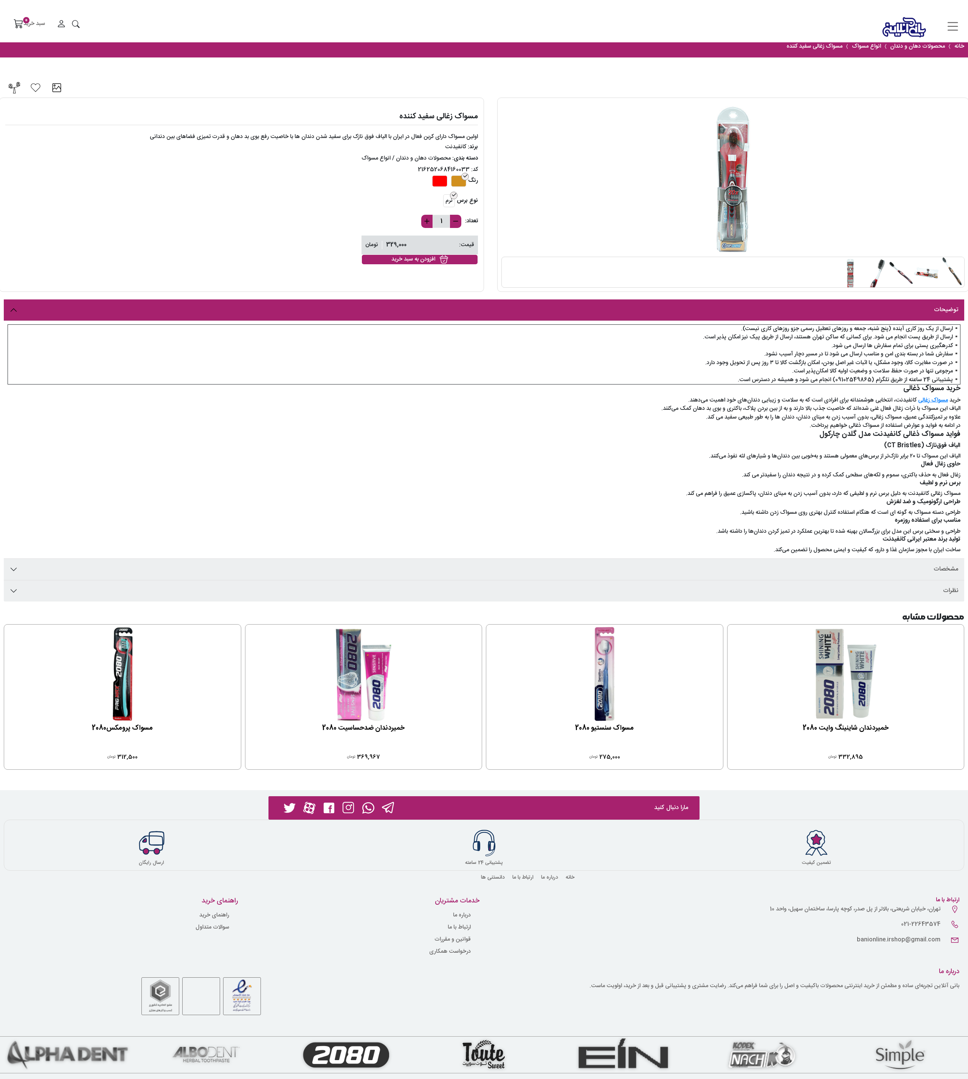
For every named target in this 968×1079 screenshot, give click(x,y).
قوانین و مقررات (452, 939)
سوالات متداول (212, 927)
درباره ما (549, 877)
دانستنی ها (493, 877)
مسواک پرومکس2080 (122, 728)
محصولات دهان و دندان (423, 158)
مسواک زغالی (933, 400)
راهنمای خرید (214, 915)
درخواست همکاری (450, 951)
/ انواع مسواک (377, 158)
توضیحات (946, 310)
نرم (449, 200)
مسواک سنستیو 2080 (604, 728)
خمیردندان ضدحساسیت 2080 (363, 728)
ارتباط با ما (523, 877)
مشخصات (946, 569)
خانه (570, 877)
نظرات (950, 591)
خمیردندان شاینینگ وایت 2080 (846, 728)
